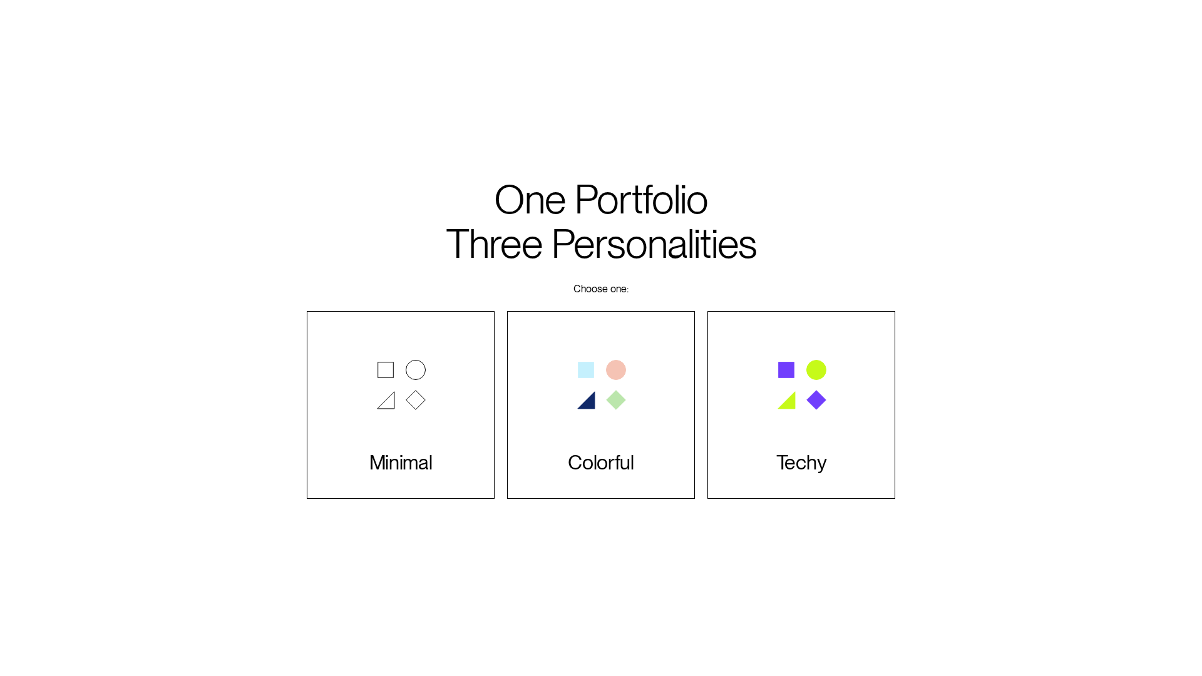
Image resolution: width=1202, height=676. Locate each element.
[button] (401, 405)
